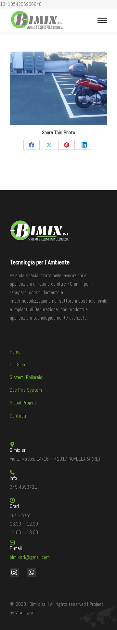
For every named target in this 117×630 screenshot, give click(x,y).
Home (15, 351)
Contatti (18, 415)
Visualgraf (25, 612)
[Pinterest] (66, 145)
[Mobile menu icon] (102, 20)
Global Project (23, 402)
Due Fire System (26, 389)
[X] (49, 145)
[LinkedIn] (84, 145)
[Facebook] (31, 145)
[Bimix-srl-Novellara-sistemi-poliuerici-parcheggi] (58, 88)
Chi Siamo (19, 364)
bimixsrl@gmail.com (30, 557)
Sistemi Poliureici (26, 377)
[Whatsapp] (31, 572)
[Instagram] (14, 572)
